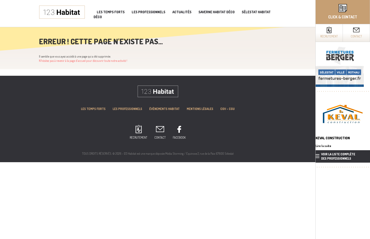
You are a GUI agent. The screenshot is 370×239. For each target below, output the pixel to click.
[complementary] (342, 119)
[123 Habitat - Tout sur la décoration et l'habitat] (62, 11)
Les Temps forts (93, 109)
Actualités (181, 12)
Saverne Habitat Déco (216, 12)
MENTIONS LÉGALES (200, 109)
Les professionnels (148, 12)
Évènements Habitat (164, 109)
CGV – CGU (227, 109)
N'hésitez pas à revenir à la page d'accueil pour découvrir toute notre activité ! (83, 60)
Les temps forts (111, 12)
